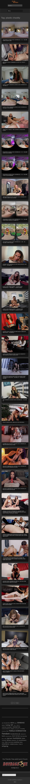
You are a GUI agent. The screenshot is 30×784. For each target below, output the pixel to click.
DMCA (15, 781)
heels (5, 738)
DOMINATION (16, 727)
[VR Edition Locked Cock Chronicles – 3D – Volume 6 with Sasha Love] (15, 30)
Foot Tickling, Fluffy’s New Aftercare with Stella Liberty (13, 672)
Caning (7, 725)
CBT (11, 725)
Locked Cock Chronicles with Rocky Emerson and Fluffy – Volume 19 (14, 332)
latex (23, 738)
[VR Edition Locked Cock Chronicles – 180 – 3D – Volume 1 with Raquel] (15, 232)
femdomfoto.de (15, 734)
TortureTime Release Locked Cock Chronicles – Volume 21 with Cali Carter (15, 197)
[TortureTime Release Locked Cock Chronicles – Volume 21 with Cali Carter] (15, 187)
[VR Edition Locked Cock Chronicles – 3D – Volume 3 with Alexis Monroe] (15, 164)
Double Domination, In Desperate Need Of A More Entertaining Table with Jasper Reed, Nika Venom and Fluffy (15, 535)
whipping (5, 746)
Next (17, 703)
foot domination (8, 736)
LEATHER (4, 740)
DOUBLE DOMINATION (6, 728)
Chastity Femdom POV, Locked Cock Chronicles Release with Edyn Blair (14, 489)
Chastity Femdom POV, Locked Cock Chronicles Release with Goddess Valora (14, 467)
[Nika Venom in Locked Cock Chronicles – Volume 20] (15, 390)
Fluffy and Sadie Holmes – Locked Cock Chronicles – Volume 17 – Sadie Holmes (12, 287)
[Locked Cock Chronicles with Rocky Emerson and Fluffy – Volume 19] (15, 321)
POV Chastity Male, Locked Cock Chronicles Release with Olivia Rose (14, 627)
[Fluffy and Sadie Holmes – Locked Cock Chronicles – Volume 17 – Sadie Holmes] (15, 276)
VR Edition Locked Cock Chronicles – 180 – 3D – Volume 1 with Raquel (14, 242)
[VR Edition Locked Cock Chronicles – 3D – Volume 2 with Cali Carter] (15, 142)
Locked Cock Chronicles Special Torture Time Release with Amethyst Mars (14, 582)
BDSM (12, 723)
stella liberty (5, 744)
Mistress (9, 740)
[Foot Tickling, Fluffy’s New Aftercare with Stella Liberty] (15, 661)
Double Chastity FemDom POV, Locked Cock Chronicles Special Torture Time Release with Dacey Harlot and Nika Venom (14, 512)
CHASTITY (18, 725)
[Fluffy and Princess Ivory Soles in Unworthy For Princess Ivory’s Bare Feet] (15, 344)
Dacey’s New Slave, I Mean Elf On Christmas (13, 422)
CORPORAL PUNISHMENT (7, 727)
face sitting (22, 728)
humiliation (17, 738)
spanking (16, 742)
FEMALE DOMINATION (17, 731)
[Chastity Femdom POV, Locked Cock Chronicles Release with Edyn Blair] (15, 478)
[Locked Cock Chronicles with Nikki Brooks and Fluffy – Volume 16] (15, 254)
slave (6, 742)
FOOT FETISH (16, 736)
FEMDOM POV (23, 734)
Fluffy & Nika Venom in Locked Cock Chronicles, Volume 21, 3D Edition (15, 108)
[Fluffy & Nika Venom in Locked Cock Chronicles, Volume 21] (15, 74)
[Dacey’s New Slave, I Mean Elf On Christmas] (15, 412)
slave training (10, 742)
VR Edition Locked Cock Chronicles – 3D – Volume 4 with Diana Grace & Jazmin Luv (15, 220)
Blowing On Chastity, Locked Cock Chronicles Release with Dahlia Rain (14, 444)
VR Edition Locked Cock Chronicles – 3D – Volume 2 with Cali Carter (15, 152)
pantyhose (14, 740)
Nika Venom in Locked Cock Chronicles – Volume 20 (15, 400)
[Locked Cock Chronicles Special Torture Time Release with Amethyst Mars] (15, 571)
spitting (20, 742)
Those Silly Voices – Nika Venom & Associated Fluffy (14, 130)
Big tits (15, 722)
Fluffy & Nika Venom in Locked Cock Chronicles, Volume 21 (15, 85)
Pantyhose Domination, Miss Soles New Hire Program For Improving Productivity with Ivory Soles (15, 694)
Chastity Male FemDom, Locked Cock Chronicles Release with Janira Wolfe (15, 649)
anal (3, 723)
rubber (3, 742)
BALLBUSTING (7, 723)
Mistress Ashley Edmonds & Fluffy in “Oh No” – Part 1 (14, 63)
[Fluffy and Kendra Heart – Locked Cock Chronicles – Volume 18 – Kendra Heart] (15, 299)
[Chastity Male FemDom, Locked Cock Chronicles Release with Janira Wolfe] (15, 638)
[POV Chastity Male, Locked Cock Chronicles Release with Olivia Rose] (15, 616)
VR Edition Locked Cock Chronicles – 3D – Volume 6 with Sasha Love (15, 40)
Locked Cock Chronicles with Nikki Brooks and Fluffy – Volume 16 (15, 265)
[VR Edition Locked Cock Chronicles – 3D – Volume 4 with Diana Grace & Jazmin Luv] (15, 209)
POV (18, 740)
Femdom (6, 733)
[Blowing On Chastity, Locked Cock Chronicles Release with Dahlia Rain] (15, 434)
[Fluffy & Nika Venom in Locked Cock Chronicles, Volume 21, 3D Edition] (15, 97)
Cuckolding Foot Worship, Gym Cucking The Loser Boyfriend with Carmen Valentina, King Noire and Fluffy (14, 558)
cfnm (15, 725)
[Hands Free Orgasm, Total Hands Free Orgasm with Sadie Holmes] (15, 593)
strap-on (21, 744)
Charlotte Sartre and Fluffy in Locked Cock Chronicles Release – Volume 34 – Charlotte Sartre (14, 377)
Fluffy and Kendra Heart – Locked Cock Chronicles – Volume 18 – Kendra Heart (13, 310)
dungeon (12, 728)
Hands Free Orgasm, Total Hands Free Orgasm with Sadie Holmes (14, 604)
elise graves (17, 728)
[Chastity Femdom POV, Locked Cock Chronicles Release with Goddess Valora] (15, 456)
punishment (22, 740)
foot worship (23, 736)
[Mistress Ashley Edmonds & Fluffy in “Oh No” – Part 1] (15, 52)
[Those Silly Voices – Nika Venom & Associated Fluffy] (15, 119)
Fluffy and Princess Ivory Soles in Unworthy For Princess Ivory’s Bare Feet (14, 354)
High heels (9, 738)
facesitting (4, 731)
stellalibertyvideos (14, 744)
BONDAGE (21, 723)
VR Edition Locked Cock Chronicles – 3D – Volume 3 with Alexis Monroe (15, 175)
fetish (3, 736)
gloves (3, 738)
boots (3, 725)
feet (7, 731)
